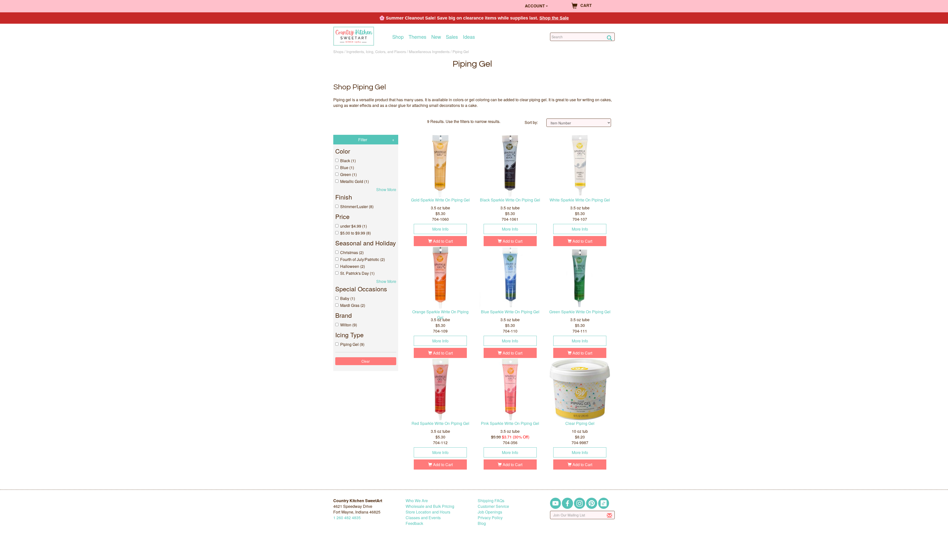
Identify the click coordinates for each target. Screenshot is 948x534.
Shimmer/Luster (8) (357, 206)
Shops (338, 51)
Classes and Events (423, 517)
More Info (440, 229)
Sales (452, 37)
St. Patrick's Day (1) (357, 273)
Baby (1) (347, 298)
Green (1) (348, 174)
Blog (482, 523)
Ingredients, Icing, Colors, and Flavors (376, 51)
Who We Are (417, 500)
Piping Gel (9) (352, 344)
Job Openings (490, 512)
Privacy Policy (490, 517)
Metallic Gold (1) (354, 181)
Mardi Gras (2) (352, 305)
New (436, 37)
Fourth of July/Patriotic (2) (362, 259)
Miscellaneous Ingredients (429, 51)
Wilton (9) (348, 325)
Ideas (469, 37)
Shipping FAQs (491, 500)
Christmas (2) (352, 252)
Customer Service (493, 506)
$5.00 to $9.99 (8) (355, 233)
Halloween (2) (352, 266)
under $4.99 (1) (353, 226)
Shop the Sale (554, 18)
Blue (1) (347, 167)
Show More (386, 189)
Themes (417, 37)
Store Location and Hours (428, 512)
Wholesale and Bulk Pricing (430, 506)
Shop (398, 37)
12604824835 (347, 517)
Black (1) (348, 160)
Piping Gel (461, 51)
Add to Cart (442, 241)
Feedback (414, 523)
